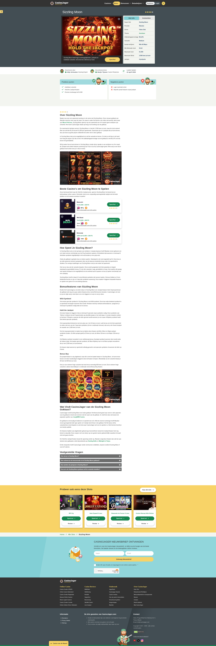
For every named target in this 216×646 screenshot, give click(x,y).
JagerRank (112, 589)
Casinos (107, 3)
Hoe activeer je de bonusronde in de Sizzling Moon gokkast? (80, 460)
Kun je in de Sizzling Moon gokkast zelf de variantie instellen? (80, 469)
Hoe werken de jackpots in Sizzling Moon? (74, 465)
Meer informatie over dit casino (86, 210)
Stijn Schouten (72, 72)
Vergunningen (113, 602)
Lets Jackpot (88, 605)
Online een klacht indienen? (140, 636)
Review (70, 523)
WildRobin (87, 589)
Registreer (150, 3)
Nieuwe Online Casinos (66, 597)
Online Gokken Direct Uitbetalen (68, 605)
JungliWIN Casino (79, 417)
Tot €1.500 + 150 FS (83, 205)
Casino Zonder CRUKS (66, 589)
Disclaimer (65, 618)
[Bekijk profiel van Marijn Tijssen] (92, 71)
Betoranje (80, 233)
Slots (116, 3)
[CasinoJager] (61, 3)
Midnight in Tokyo (104, 441)
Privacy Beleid (66, 620)
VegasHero (87, 597)
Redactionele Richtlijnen (140, 592)
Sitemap (64, 623)
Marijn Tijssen (102, 72)
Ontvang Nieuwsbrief (123, 559)
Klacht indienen (138, 602)
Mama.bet (80, 202)
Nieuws (136, 597)
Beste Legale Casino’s (66, 599)
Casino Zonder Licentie (66, 602)
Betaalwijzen (137, 3)
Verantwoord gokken (114, 599)
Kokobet (87, 594)
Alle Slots (71, 534)
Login (157, 3)
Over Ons (136, 589)
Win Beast (80, 217)
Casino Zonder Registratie (67, 594)
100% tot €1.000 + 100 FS (85, 235)
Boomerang (88, 599)
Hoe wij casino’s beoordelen (116, 597)
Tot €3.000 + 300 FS (83, 220)
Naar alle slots (147, 490)
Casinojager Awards (114, 592)
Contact (136, 599)
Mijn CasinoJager (138, 605)
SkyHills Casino (89, 602)
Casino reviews (113, 594)
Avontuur (142, 33)
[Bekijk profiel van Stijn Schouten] (62, 71)
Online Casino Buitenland (66, 592)
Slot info (132, 18)
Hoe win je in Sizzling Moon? (70, 456)
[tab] (91, 456)
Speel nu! (70, 518)
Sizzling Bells (92, 441)
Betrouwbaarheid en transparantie (143, 594)
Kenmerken (146, 18)
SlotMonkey (88, 592)
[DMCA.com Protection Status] (139, 631)
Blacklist (111, 605)
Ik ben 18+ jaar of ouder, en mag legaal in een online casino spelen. (117, 565)
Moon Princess (67, 122)
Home (62, 534)
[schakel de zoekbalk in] (163, 3)
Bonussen (125, 3)
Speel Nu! (112, 59)
